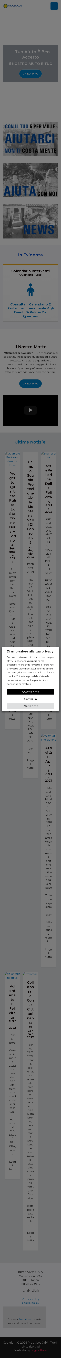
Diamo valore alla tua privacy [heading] (30, 651)
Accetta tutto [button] (30, 692)
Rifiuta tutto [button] (30, 706)
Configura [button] (30, 699)
